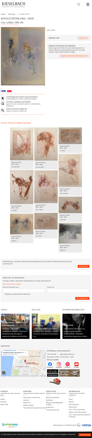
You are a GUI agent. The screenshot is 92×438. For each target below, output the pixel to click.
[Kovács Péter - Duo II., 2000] (70, 170)
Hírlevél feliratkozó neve (11, 287)
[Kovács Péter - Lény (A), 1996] (46, 144)
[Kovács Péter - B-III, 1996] (70, 205)
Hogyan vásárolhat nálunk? (78, 412)
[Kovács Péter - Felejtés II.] (70, 233)
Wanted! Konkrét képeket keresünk (34, 408)
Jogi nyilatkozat (74, 404)
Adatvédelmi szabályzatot (22, 294)
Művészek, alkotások (52, 397)
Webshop (3, 402)
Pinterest (67, 367)
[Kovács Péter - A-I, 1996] (70, 135)
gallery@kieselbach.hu (67, 354)
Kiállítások (49, 400)
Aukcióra (26, 400)
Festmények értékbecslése (31, 397)
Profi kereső (50, 407)
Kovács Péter (11, 14)
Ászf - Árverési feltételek (77, 409)
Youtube (76, 367)
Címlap (3, 14)
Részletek (72, 434)
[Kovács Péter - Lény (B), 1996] (21, 143)
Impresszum (73, 407)
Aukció (2, 399)
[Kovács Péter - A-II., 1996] (46, 221)
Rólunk (71, 402)
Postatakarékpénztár (52, 410)
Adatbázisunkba (28, 405)
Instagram (59, 367)
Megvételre (27, 402)
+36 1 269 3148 (51, 354)
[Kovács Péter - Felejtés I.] (21, 224)
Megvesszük (4, 404)
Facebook (50, 367)
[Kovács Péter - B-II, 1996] (21, 187)
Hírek (71, 399)
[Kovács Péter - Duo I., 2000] (46, 186)
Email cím (50, 287)
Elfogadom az (17, 294)
